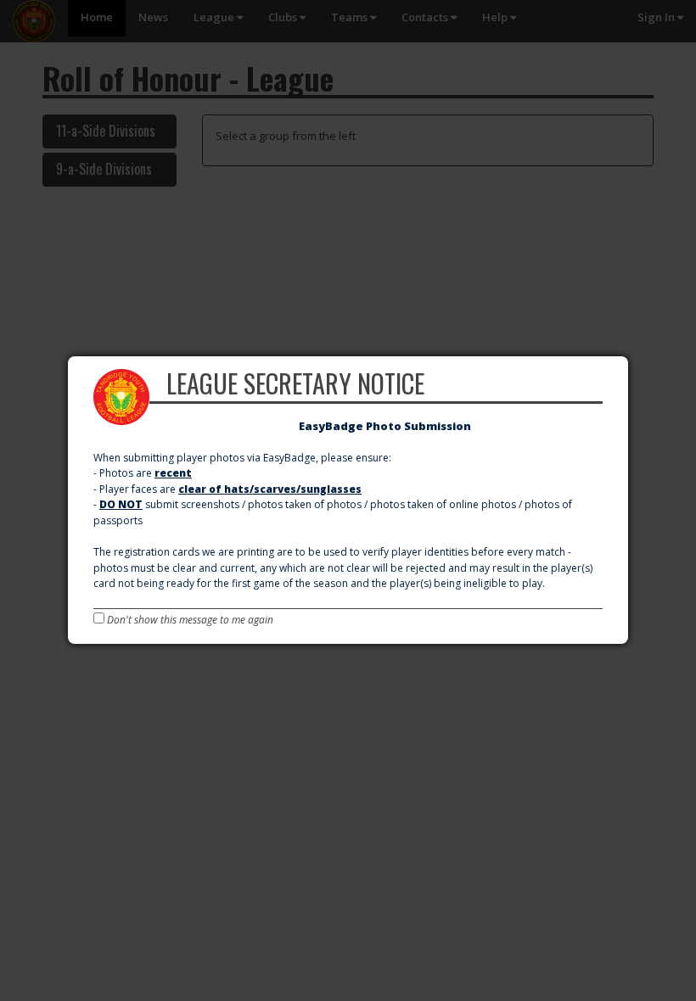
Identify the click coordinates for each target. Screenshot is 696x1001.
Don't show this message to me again (188, 619)
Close (626, 359)
